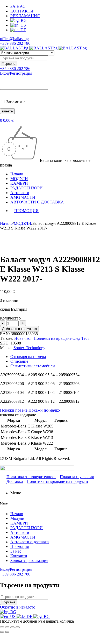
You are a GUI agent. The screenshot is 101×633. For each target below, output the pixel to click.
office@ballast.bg (14, 38)
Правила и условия (77, 477)
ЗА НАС (17, 6)
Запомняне (15, 102)
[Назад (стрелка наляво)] (2, 632)
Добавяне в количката (19, 329)
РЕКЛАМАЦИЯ (25, 16)
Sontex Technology (29, 348)
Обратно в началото (17, 607)
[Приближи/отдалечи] (2, 627)
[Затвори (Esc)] (18, 627)
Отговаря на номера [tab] (28, 356)
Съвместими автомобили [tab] (32, 366)
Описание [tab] (19, 361)
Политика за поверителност (31, 477)
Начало (6, 223)
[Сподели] (12, 627)
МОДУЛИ (22, 223)
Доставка (14, 481)
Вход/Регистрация (16, 73)
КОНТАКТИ (21, 11)
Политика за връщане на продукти (57, 481)
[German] (25, 616)
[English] (8, 616)
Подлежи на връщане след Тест (61, 338)
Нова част (23, 338)
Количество (10, 318)
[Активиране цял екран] (7, 627)
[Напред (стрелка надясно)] (7, 632)
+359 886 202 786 (15, 43)
